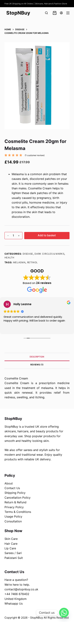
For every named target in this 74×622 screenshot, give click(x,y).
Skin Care (11, 539)
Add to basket (47, 235)
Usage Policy (13, 516)
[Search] (46, 13)
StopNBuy (18, 13)
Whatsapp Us (13, 603)
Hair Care (10, 543)
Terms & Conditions (17, 512)
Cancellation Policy (17, 497)
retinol (32, 262)
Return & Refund (15, 502)
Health (9, 257)
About (8, 483)
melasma (19, 262)
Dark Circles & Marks (49, 253)
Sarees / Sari (13, 553)
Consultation (13, 521)
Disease (28, 253)
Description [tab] (37, 356)
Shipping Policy (15, 493)
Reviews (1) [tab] (36, 364)
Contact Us (12, 488)
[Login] (61, 13)
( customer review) (35, 155)
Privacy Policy (14, 507)
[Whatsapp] (64, 613)
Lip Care (10, 548)
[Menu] (68, 13)
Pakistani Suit (13, 558)
